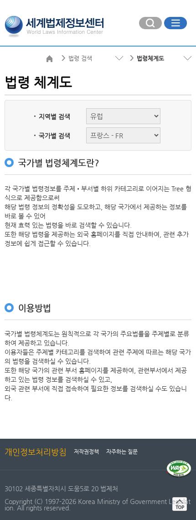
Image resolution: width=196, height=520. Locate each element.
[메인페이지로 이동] (54, 25)
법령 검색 (80, 58)
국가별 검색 (54, 135)
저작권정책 (86, 451)
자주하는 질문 (122, 451)
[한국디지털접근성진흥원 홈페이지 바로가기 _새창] (178, 464)
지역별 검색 (54, 116)
